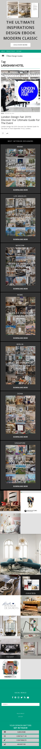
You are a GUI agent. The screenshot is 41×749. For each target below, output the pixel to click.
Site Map (19, 51)
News (2, 113)
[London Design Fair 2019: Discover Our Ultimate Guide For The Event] (20, 91)
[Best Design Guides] (14, 56)
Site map (20, 716)
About (3, 51)
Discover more (20, 45)
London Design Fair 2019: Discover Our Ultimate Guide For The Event (20, 120)
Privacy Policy (10, 51)
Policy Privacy (20, 713)
